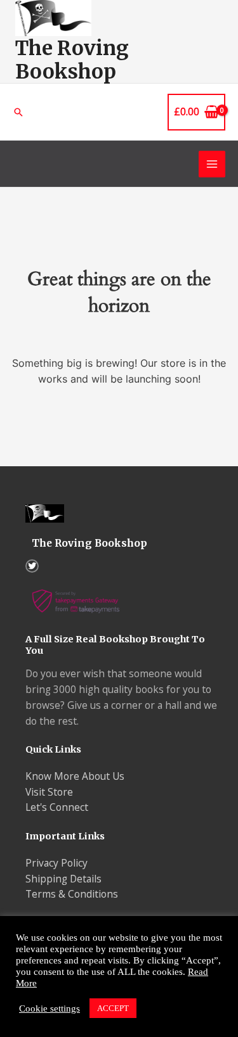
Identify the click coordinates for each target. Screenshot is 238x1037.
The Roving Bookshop (72, 59)
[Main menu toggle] (212, 164)
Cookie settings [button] (49, 1008)
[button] (18, 112)
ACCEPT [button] (113, 1008)
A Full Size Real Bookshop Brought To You (115, 644)
